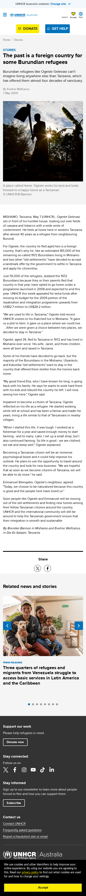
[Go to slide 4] (42, 705)
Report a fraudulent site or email (25, 836)
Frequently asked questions (22, 830)
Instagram (24, 769)
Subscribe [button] (14, 803)
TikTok (42, 769)
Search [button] (65, 17)
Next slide (79, 626)
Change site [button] (58, 4)
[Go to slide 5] (46, 705)
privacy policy (30, 872)
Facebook (14, 769)
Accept (43, 887)
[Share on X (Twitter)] (37, 568)
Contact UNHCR (14, 823)
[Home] (23, 15)
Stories (18, 40)
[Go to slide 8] (58, 705)
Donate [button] (73, 17)
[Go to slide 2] (34, 705)
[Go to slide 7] (54, 705)
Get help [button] (60, 28)
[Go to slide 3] (38, 705)
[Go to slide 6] (50, 705)
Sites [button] (81, 17)
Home (6, 40)
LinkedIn (51, 769)
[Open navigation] (5, 15)
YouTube (33, 769)
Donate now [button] (15, 742)
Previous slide (7, 626)
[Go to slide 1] (30, 705)
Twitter (5, 769)
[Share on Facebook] (47, 568)
